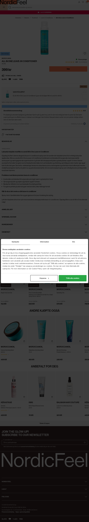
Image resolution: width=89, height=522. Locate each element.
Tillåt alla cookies (72, 278)
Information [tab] (44, 242)
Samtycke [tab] (15, 242)
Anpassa (43, 278)
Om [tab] (73, 242)
